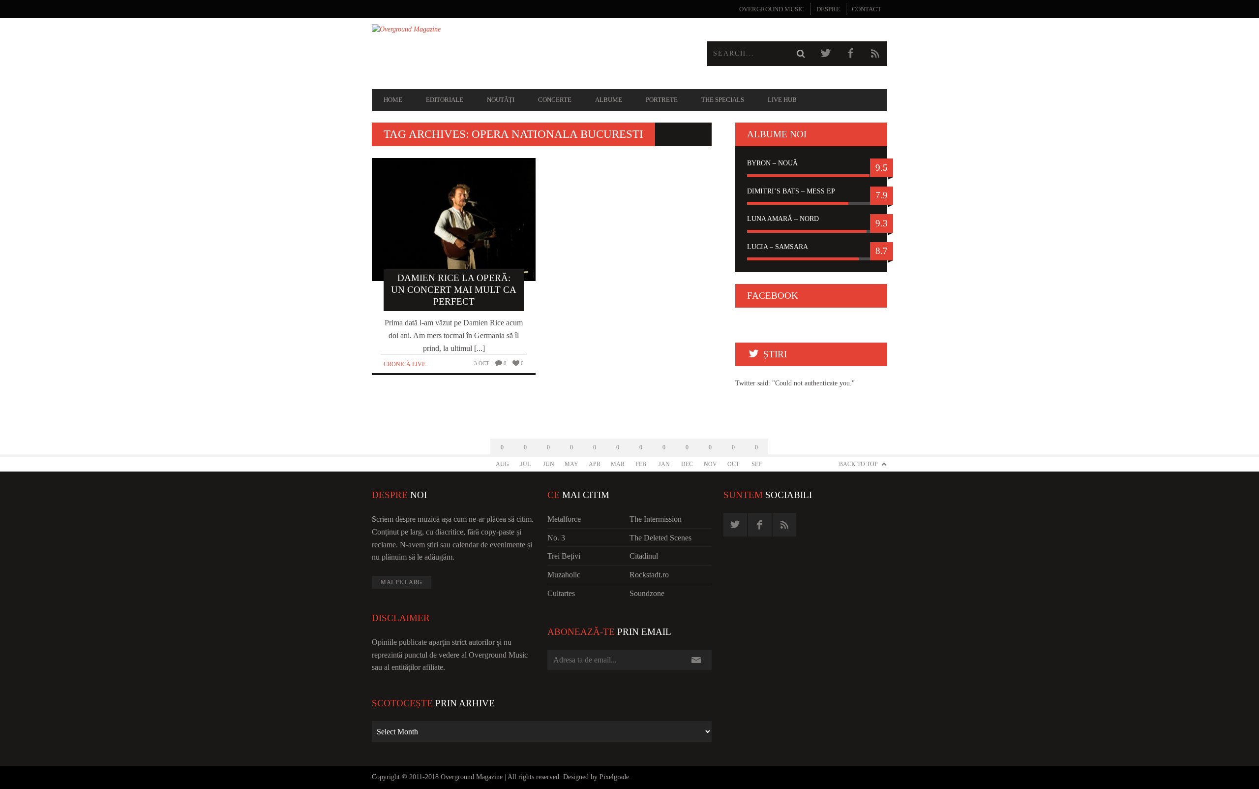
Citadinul (644, 556)
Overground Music (772, 9)
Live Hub (782, 99)
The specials (722, 99)
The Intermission (656, 519)
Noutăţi (500, 99)
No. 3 (556, 538)
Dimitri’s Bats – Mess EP (791, 191)
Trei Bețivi (563, 556)
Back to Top (858, 464)
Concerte (554, 99)
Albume (608, 99)
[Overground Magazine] (501, 53)
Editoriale (444, 99)
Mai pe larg (401, 582)
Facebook (772, 295)
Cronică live (404, 364)
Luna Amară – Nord (783, 218)
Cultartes (561, 593)
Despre (828, 9)
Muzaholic (563, 574)
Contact (866, 9)
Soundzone (647, 593)
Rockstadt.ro (649, 574)
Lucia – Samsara (777, 247)
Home (393, 99)
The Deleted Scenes (660, 538)
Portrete (662, 99)
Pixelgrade (614, 777)
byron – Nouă (772, 163)
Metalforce (564, 519)
